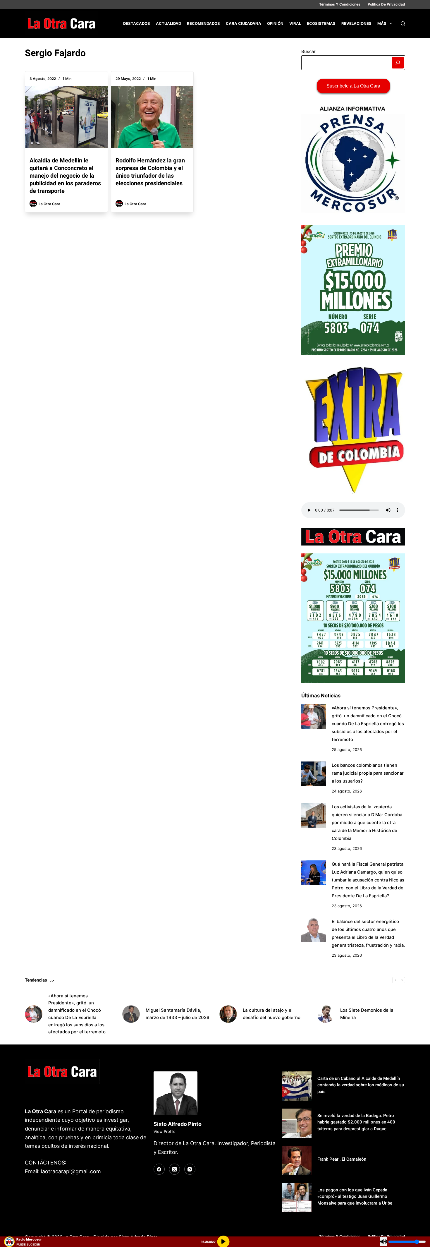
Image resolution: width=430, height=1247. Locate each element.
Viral (295, 23)
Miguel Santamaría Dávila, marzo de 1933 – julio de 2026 (177, 1013)
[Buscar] (403, 23)
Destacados (136, 23)
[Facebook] (159, 1169)
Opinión (275, 23)
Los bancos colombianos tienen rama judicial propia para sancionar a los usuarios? (368, 773)
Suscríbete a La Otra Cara (353, 85)
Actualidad (168, 23)
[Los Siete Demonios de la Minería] (325, 1014)
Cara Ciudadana (243, 23)
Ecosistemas (321, 23)
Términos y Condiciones (339, 4)
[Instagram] (189, 1169)
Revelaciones (356, 23)
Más (381, 23)
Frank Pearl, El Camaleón (341, 1159)
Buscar (308, 51)
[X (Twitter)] (174, 1169)
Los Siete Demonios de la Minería (366, 1013)
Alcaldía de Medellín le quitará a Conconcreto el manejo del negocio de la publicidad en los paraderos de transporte (65, 175)
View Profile (165, 1131)
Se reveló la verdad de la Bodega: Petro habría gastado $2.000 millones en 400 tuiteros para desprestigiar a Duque (356, 1122)
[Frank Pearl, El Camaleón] (297, 1160)
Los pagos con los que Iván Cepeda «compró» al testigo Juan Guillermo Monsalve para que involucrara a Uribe (354, 1196)
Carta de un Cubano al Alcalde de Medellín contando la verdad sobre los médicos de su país (360, 1085)
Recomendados (203, 23)
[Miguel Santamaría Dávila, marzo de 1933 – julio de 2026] (131, 1014)
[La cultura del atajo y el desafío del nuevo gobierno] (228, 1014)
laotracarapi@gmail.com (71, 1171)
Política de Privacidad (386, 4)
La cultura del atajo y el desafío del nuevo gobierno (271, 1013)
